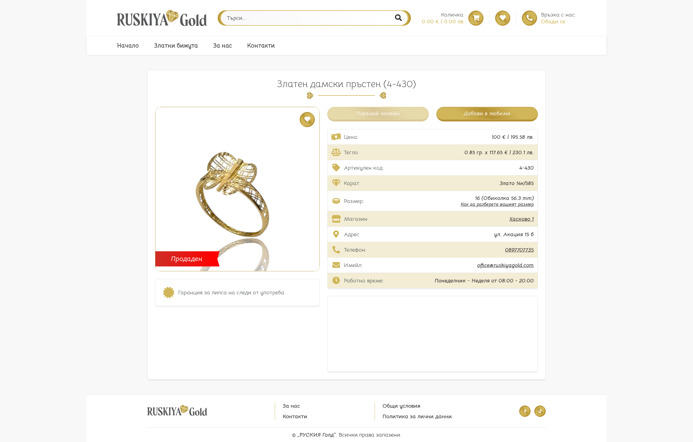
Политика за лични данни (417, 416)
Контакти (261, 45)
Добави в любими (487, 113)
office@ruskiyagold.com (505, 265)
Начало (128, 45)
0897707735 (519, 249)
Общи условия (401, 406)
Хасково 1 (521, 219)
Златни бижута (176, 45)
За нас (222, 45)
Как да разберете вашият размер (497, 204)
